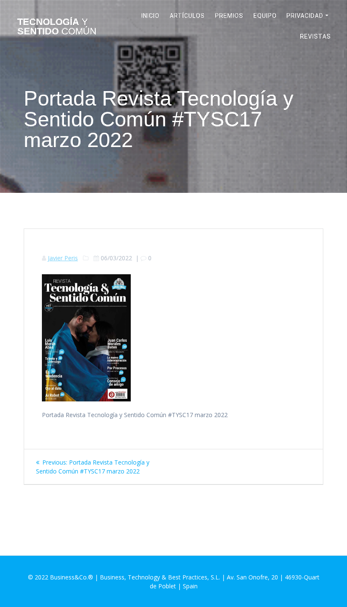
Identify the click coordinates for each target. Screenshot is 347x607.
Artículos (187, 15)
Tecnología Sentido (56, 26)
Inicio (150, 15)
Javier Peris (63, 258)
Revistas (315, 36)
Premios (229, 15)
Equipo (265, 15)
